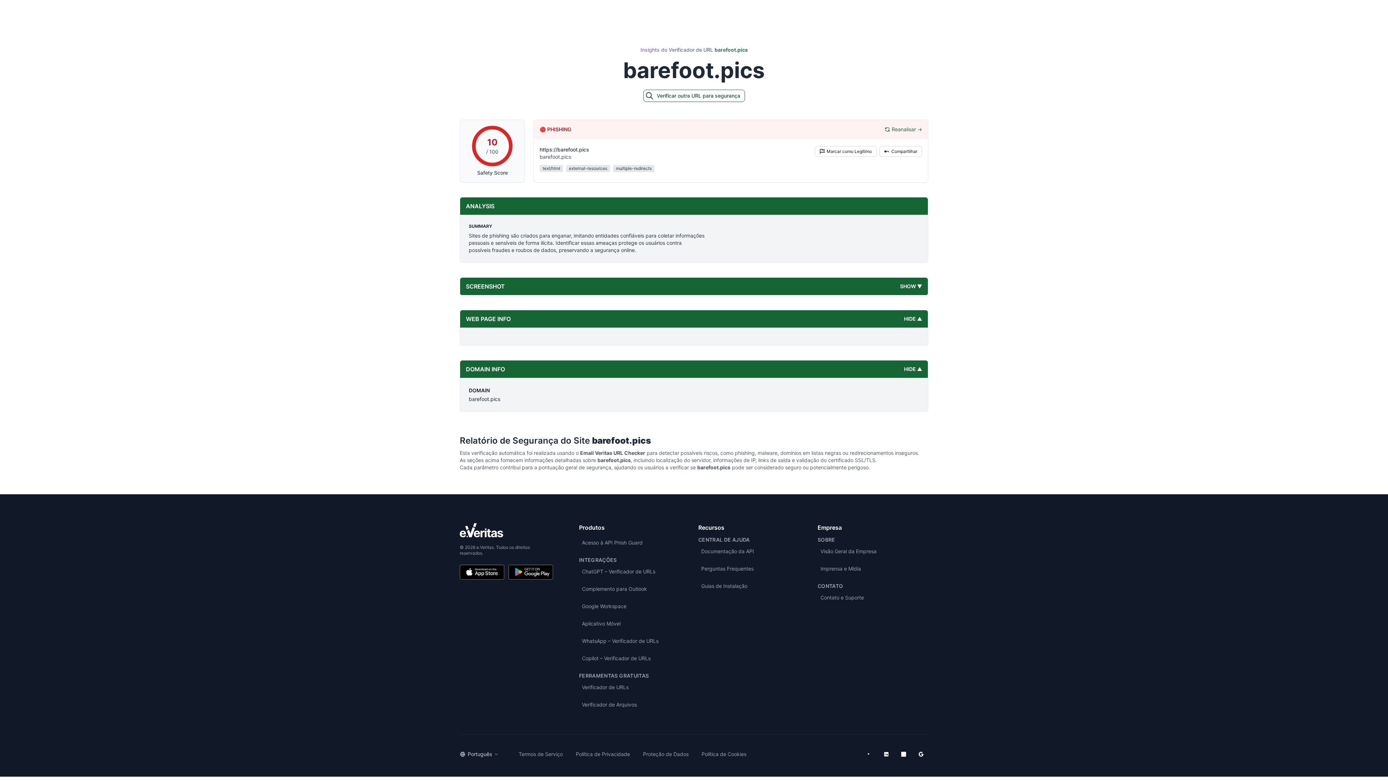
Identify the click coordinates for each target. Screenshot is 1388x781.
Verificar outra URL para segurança (698, 96)
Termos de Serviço (541, 754)
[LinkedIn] (886, 754)
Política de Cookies (724, 754)
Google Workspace (604, 606)
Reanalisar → (907, 129)
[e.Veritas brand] (506, 530)
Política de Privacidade (603, 754)
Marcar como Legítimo (849, 151)
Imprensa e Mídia (841, 569)
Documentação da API (727, 551)
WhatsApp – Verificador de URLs (620, 641)
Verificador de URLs (605, 687)
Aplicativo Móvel (601, 623)
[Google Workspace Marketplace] (921, 754)
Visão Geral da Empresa (849, 551)
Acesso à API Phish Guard (612, 542)
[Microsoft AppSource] (903, 754)
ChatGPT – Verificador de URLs (618, 571)
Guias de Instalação (724, 586)
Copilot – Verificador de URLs (616, 658)
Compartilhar (904, 151)
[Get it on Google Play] (531, 572)
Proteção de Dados (666, 754)
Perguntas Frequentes (727, 569)
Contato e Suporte (842, 597)
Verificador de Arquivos (609, 704)
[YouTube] (869, 754)
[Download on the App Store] (482, 572)
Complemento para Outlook (614, 589)
